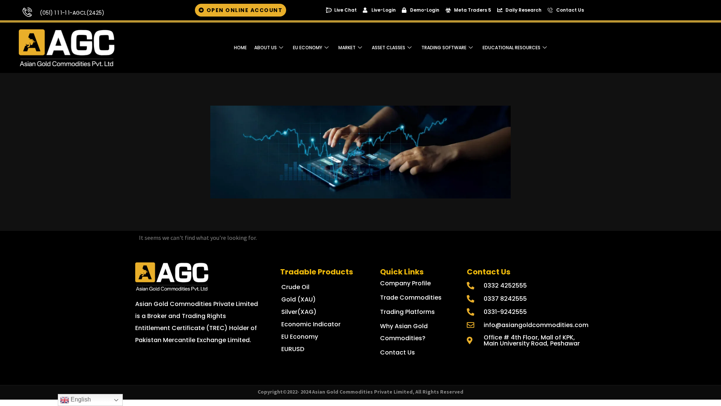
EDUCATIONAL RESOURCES (511, 47)
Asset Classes (388, 47)
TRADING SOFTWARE (443, 47)
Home (240, 47)
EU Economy (307, 47)
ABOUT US (265, 47)
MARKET (347, 47)
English (80, 399)
